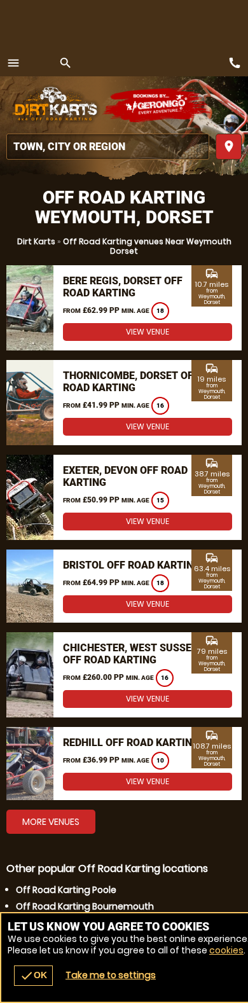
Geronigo (157, 105)
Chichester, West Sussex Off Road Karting (130, 654)
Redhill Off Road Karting (131, 743)
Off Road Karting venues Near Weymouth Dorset (147, 246)
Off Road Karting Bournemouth (85, 906)
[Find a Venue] (107, 147)
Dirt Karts (36, 241)
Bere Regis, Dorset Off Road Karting (123, 287)
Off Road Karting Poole (66, 889)
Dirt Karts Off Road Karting (54, 105)
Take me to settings (110, 975)
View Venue (147, 331)
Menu (13, 63)
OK (33, 976)
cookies (226, 950)
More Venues (50, 821)
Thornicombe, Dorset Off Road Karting (131, 382)
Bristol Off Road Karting (131, 565)
